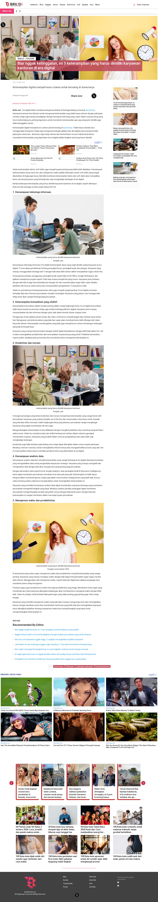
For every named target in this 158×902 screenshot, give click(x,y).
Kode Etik (92, 880)
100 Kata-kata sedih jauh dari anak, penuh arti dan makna (127, 857)
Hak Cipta (92, 877)
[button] (17, 11)
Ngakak (85, 5)
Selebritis (34, 5)
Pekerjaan (69, 666)
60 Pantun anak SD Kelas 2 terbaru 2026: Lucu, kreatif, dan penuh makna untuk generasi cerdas (29, 830)
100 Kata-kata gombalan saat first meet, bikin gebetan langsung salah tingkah (62, 859)
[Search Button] (134, 5)
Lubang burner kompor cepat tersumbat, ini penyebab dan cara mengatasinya (125, 156)
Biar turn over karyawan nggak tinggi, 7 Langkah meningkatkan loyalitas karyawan (49, 639)
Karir (91, 883)
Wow (41, 5)
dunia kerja (90, 110)
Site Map (92, 887)
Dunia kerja (59, 666)
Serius (55, 5)
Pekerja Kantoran (102, 666)
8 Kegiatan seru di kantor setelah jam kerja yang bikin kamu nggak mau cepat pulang (50, 659)
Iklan (64, 877)
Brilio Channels (143, 5)
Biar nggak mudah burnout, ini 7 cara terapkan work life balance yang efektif (47, 630)
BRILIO (21, 58)
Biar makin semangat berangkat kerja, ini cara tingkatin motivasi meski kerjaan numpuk (51, 649)
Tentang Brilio (68, 883)
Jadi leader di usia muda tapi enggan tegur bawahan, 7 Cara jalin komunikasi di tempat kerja (53, 644)
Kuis (91, 5)
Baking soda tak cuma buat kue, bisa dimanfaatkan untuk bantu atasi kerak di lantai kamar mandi (125, 179)
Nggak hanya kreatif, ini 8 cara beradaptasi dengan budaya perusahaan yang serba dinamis (53, 634)
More (97, 5)
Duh (78, 5)
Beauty (62, 5)
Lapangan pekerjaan (85, 666)
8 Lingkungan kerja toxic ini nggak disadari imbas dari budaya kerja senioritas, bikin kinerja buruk (55, 654)
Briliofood (71, 5)
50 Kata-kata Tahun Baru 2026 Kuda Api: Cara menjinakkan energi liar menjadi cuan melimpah (93, 830)
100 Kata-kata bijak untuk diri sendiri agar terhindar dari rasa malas (30, 859)
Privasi (65, 887)
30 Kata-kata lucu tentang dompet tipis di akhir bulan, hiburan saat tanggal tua (61, 829)
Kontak (65, 880)
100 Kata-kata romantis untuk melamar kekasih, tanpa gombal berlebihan (127, 829)
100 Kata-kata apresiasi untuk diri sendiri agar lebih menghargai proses (94, 859)
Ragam (48, 5)
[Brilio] (14, 4)
